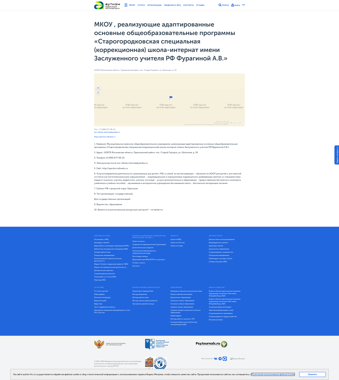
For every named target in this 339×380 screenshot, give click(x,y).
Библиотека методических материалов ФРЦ (111, 249)
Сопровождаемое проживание (221, 313)
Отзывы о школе (138, 263)
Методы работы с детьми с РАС (183, 319)
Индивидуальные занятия (218, 243)
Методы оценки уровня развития (144, 301)
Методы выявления (139, 294)
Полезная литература (102, 297)
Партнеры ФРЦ (100, 280)
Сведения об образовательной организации (149, 244)
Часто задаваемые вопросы (104, 307)
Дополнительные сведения (142, 248)
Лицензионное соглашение (221, 123)
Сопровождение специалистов (221, 252)
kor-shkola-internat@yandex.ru (107, 132)
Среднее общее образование (182, 307)
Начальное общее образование (183, 301)
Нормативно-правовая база (142, 291)
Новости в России (178, 243)
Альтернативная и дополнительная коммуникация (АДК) (184, 323)
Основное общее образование (182, 304)
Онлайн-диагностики (102, 252)
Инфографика (99, 294)
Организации (154, 5)
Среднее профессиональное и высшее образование (186, 311)
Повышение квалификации (104, 255)
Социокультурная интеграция (220, 307)
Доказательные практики (103, 270)
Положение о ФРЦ (101, 239)
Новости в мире (177, 246)
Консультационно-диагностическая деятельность (107, 260)
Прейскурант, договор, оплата (220, 258)
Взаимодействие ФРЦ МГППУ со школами (148, 259)
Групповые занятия (216, 246)
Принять (312, 374)
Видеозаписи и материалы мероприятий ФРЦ (111, 246)
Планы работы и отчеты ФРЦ (105, 277)
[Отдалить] (98, 92)
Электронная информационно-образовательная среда (144, 252)
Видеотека (98, 304)
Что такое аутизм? (101, 291)
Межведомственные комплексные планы (186, 291)
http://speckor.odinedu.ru (104, 137)
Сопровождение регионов (104, 274)
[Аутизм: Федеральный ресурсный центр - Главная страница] (107, 5)
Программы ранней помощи (143, 304)
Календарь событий (101, 243)
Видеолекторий (100, 301)
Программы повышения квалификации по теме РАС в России (112, 311)
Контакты (188, 5)
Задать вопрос (337, 156)
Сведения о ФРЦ (172, 5)
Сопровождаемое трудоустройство (223, 316)
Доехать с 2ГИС (237, 123)
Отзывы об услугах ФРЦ (218, 262)
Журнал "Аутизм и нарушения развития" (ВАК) (111, 264)
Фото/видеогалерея (140, 256)
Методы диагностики (140, 297)
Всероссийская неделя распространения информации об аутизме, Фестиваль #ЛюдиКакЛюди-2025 (224, 301)
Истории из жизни (216, 320)
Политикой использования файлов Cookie (273, 374)
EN (243, 5)
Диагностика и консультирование (222, 239)
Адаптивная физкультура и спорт (221, 310)
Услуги (141, 5)
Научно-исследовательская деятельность (110, 267)
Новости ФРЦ (176, 239)
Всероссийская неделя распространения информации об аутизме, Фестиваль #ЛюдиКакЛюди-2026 (224, 293)
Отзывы (200, 5)
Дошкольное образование (219, 249)
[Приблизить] (98, 87)
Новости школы (138, 241)
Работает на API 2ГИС (222, 121)
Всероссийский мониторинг (181, 294)
